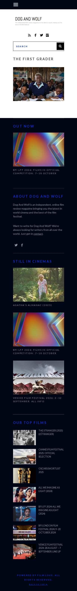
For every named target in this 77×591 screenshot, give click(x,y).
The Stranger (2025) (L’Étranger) (50, 432)
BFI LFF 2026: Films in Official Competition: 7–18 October (36, 172)
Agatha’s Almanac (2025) (32, 305)
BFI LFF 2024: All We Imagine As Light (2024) (49, 510)
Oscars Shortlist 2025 (49, 470)
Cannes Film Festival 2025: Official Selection (51, 453)
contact (38, 233)
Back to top (37, 584)
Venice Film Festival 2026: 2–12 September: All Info (37, 400)
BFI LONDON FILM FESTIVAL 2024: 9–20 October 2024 (49, 529)
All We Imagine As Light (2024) (49, 489)
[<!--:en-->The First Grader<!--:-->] (38, 100)
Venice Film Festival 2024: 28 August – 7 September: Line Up (50, 548)
